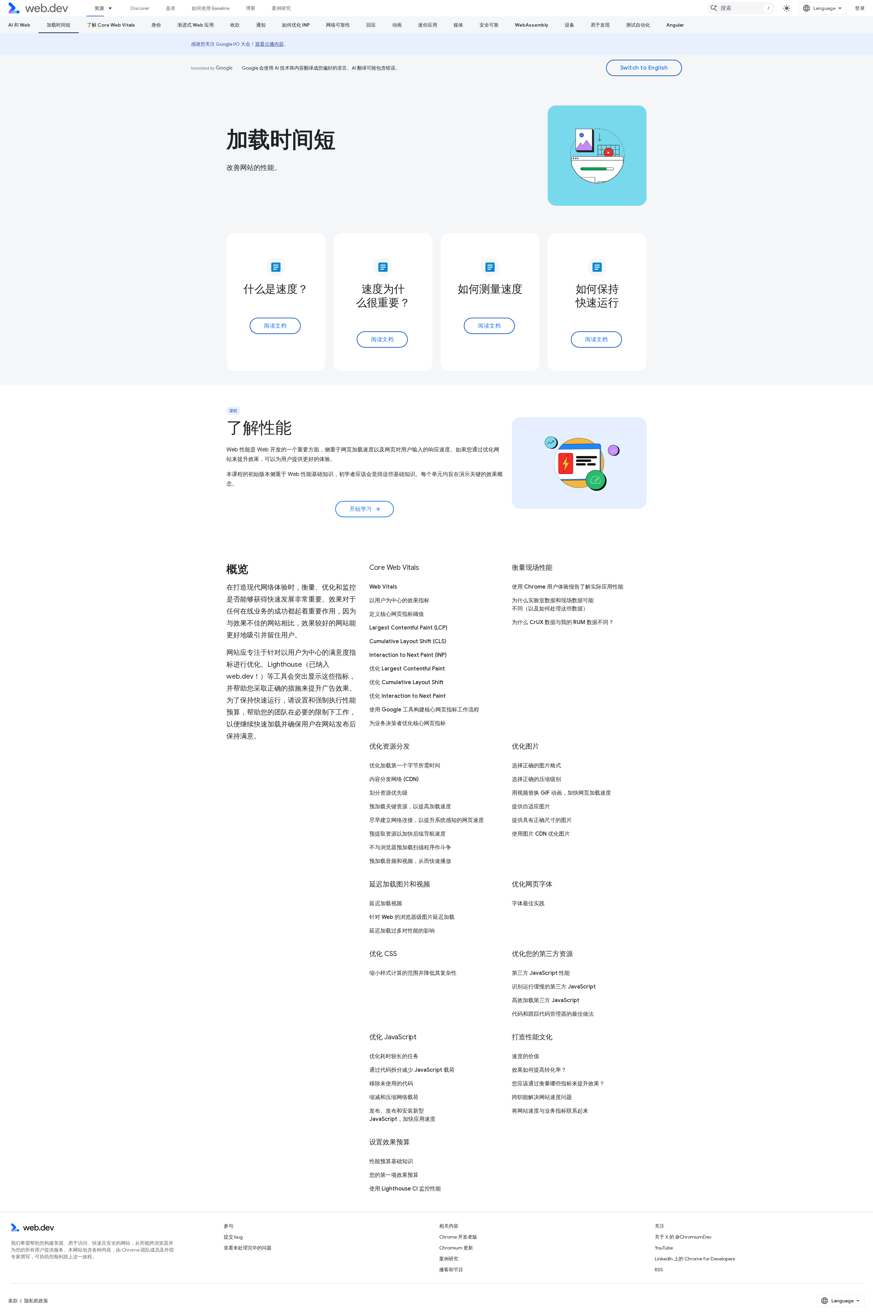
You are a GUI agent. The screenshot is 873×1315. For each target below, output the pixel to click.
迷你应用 (427, 25)
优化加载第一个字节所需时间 (404, 765)
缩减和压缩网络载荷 (393, 1097)
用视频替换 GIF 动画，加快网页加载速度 (561, 793)
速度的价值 (525, 1056)
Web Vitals (383, 586)
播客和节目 (451, 1270)
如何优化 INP (296, 25)
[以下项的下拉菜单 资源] (113, 8)
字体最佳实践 (528, 903)
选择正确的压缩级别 (536, 779)
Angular (675, 25)
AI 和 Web (19, 25)
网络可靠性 (338, 25)
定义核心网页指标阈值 (396, 614)
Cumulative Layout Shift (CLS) (407, 641)
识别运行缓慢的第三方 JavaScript (554, 986)
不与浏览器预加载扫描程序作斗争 (410, 847)
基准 (170, 8)
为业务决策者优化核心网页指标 (407, 723)
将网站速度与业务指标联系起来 (550, 1111)
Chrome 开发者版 (458, 1237)
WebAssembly (531, 25)
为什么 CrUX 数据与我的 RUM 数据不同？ (563, 622)
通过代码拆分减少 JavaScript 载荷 (412, 1070)
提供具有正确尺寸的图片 (542, 820)
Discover (140, 8)
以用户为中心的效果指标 (399, 600)
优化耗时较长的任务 (393, 1056)
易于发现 (600, 25)
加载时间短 (59, 25)
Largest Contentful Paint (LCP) (408, 627)
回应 (371, 25)
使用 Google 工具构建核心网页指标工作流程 (424, 709)
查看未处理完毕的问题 (247, 1248)
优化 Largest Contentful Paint (407, 668)
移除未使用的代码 (391, 1083)
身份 (156, 25)
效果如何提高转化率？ (539, 1070)
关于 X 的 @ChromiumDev (683, 1237)
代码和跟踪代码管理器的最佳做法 (553, 1014)
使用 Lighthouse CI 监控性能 (405, 1188)
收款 (235, 25)
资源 (99, 8)
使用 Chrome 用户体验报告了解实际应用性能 (567, 586)
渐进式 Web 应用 (195, 25)
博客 (250, 8)
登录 (860, 8)
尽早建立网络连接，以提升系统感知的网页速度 (426, 820)
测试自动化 (638, 25)
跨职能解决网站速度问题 (542, 1097)
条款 (13, 1300)
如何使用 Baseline (211, 8)
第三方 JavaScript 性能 (541, 973)
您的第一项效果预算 (393, 1175)
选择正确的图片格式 (536, 765)
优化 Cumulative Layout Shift (406, 682)
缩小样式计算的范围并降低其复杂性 (413, 973)
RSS (659, 1270)
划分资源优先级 (388, 793)
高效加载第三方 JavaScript (545, 1000)
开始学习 (365, 509)
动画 (397, 25)
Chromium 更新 (456, 1248)
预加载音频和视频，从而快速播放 (410, 861)
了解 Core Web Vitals (111, 25)
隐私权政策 (36, 1300)
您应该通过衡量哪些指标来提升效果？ (558, 1083)
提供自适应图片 (531, 806)
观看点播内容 (269, 44)
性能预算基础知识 (391, 1161)
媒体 (458, 25)
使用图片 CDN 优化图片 (541, 833)
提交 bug (233, 1237)
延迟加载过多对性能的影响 (402, 930)
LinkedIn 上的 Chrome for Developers (695, 1259)
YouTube (664, 1248)
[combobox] (741, 8)
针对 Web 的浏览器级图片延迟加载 (412, 917)
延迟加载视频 (385, 903)
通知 (261, 25)
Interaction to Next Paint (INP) (408, 655)
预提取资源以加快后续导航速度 (407, 833)
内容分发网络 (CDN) (394, 779)
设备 (569, 25)
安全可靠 (489, 25)
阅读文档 (275, 325)
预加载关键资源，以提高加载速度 (410, 806)
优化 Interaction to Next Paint (407, 696)
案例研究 (281, 8)
